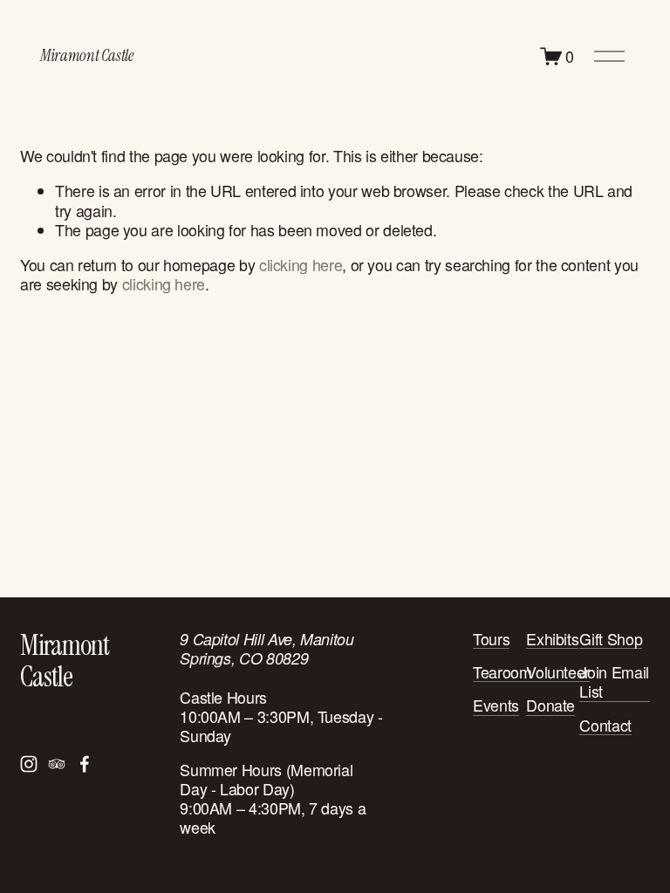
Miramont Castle (86, 55)
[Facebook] (84, 764)
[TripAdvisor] (56, 764)
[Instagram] (29, 764)
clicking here (300, 265)
